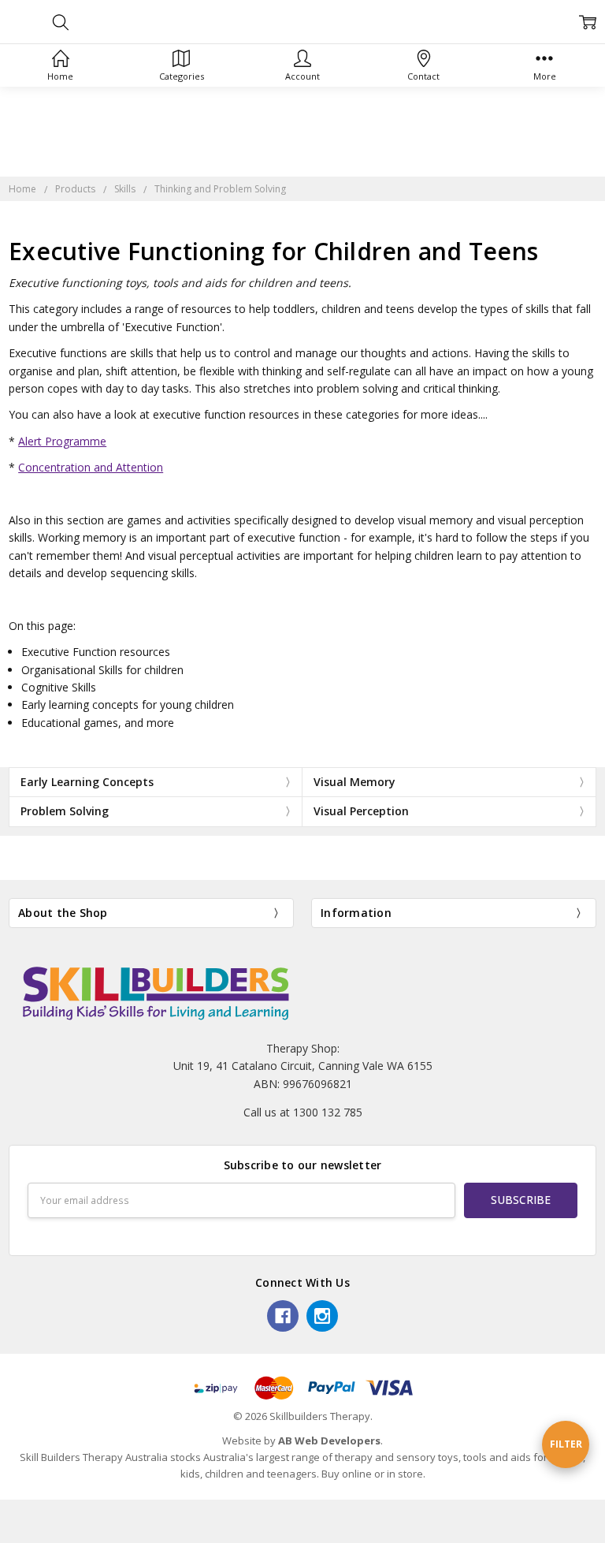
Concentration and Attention (90, 467)
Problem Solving (64, 810)
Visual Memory (354, 781)
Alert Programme (62, 441)
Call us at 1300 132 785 (302, 1112)
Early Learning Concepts (87, 781)
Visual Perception (361, 810)
